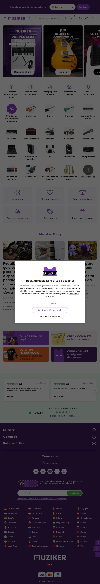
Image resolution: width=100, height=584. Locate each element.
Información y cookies (50, 316)
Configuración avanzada (50, 310)
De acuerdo (50, 303)
